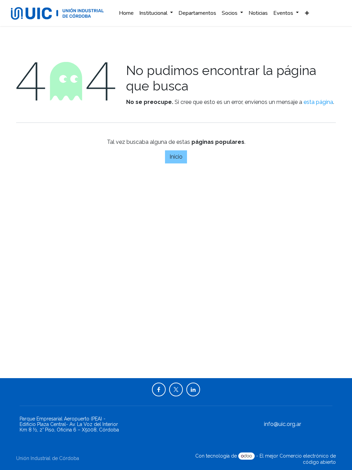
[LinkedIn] (193, 389)
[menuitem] (126, 13)
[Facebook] (159, 389)
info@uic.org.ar (282, 424)
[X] (176, 389)
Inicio (176, 156)
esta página (318, 102)
